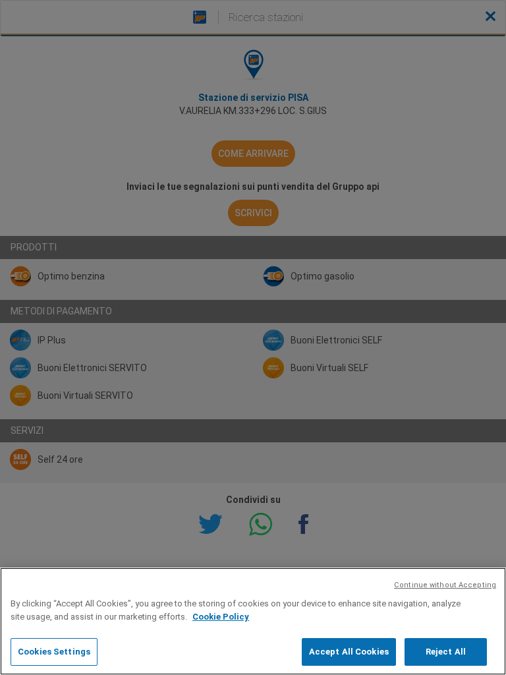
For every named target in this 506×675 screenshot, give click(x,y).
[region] (253, 621)
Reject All (446, 652)
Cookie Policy (220, 617)
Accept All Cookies (349, 652)
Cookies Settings (54, 652)
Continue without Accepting (445, 585)
